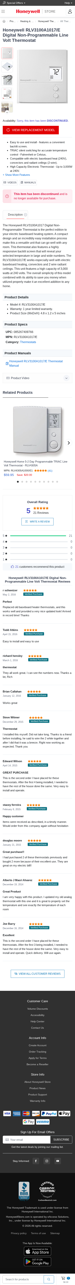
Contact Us (37, 1027)
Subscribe (61, 1139)
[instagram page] (47, 1161)
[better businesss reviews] (24, 1192)
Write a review (39, 521)
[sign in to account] (70, 11)
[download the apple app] (37, 1251)
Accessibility (37, 1015)
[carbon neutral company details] (47, 1192)
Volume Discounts (37, 1008)
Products (14, 21)
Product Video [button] (20, 378)
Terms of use (38, 1233)
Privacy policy (19, 1233)
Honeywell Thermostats (50, 21)
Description (15, 214)
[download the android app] (37, 1261)
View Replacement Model (33, 130)
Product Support (37, 1094)
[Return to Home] (4, 21)
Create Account (37, 1045)
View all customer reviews (40, 973)
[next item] (7, 112)
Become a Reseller (37, 1064)
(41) (49, 470)
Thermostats (28, 342)
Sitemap (55, 1233)
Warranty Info (37, 1100)
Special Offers (15, 2)
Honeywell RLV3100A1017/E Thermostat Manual (36, 363)
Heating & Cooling (29, 21)
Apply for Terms (38, 1058)
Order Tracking (37, 1051)
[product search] (49, 1279)
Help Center (37, 1021)
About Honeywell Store (37, 1081)
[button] (42, 76)
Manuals (30, 182)
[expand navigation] (3, 11)
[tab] (15, 215)
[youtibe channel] (57, 1161)
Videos (12, 182)
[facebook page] (36, 1161)
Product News (37, 1088)
